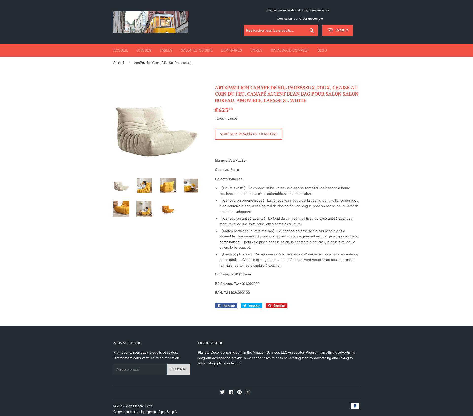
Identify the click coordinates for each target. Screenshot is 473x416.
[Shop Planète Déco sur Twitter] (222, 393)
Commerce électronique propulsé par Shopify (145, 412)
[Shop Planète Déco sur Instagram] (248, 393)
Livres (256, 50)
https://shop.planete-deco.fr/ (220, 363)
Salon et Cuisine (197, 50)
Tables (166, 50)
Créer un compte (311, 18)
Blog (322, 50)
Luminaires (231, 50)
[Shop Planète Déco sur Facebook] (231, 393)
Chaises (143, 50)
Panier (341, 30)
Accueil (120, 50)
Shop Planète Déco (138, 406)
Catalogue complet (290, 50)
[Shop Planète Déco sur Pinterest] (239, 393)
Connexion (284, 18)
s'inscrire (178, 369)
